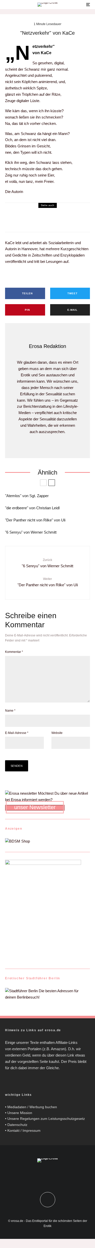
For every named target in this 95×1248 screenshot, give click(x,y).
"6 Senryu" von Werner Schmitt (30, 532)
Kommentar (14, 652)
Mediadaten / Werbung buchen (32, 1107)
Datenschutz (17, 1125)
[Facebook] (43, 1175)
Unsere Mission (19, 1113)
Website (57, 733)
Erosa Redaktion (47, 346)
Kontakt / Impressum (24, 1130)
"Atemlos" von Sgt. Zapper (27, 496)
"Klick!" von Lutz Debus (24, 224)
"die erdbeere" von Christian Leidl (32, 508)
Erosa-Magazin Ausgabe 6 (23, 218)
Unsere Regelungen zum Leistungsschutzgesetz (46, 1119)
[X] (53, 1175)
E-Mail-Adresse (16, 733)
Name (10, 710)
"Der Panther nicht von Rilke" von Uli (35, 520)
